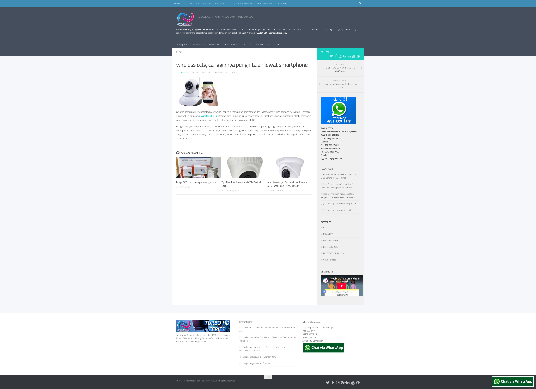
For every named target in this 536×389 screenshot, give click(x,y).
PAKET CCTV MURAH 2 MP (334, 253)
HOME (177, 3)
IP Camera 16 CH (330, 240)
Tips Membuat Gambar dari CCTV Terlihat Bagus (241, 184)
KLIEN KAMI (214, 44)
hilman (182, 72)
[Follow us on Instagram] (340, 56)
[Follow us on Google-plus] (344, 56)
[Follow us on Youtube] (353, 56)
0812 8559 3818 (309, 334)
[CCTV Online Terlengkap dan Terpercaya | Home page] (185, 20)
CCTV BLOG (278, 44)
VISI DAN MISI (198, 44)
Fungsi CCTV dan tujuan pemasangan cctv (196, 182)
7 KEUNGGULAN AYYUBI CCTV (237, 44)
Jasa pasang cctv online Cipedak (337, 210)
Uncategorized (329, 259)
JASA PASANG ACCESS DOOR (216, 3)
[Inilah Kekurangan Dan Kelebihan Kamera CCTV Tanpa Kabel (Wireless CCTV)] (289, 167)
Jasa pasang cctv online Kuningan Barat (340, 203)
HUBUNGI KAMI (264, 3)
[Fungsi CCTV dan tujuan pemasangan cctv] (198, 167)
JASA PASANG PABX (243, 3)
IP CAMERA (328, 234)
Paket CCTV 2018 (330, 246)
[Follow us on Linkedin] (349, 56)
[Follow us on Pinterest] (358, 56)
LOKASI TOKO (282, 3)
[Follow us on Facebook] (336, 56)
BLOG (179, 52)
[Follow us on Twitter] (331, 56)
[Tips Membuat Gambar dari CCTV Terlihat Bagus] (244, 167)
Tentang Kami (182, 44)
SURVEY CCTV (262, 44)
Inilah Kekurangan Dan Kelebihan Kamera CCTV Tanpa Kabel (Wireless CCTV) (287, 184)
